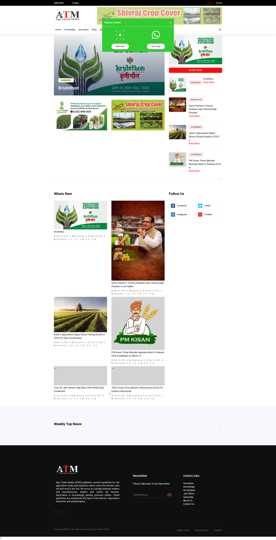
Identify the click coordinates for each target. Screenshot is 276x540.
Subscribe (120, 46)
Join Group (156, 46)
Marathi (219, 3)
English (210, 3)
